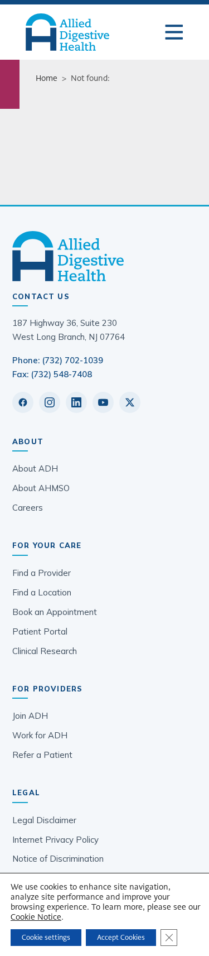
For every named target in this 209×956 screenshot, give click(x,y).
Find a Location (41, 592)
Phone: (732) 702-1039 (57, 360)
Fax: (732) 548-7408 (52, 374)
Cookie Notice (36, 917)
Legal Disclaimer (44, 820)
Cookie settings (46, 937)
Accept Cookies (121, 937)
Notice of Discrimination (58, 858)
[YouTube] (103, 402)
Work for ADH (39, 735)
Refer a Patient (42, 755)
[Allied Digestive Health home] (104, 256)
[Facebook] (22, 402)
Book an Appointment (54, 612)
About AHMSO (41, 488)
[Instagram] (49, 402)
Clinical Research (44, 651)
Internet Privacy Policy (55, 839)
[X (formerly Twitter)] (129, 402)
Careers (27, 507)
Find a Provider (41, 573)
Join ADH (30, 715)
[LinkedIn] (76, 402)
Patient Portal (39, 631)
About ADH (35, 468)
